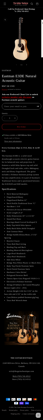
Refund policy (13, 410)
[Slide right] (26, 64)
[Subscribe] (37, 106)
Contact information (29, 414)
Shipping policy (15, 414)
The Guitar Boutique (20, 407)
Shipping (4, 89)
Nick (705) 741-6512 (22, 376)
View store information (13, 141)
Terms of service (36, 410)
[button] (4, 3)
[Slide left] (16, 64)
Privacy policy (24, 410)
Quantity (5, 113)
